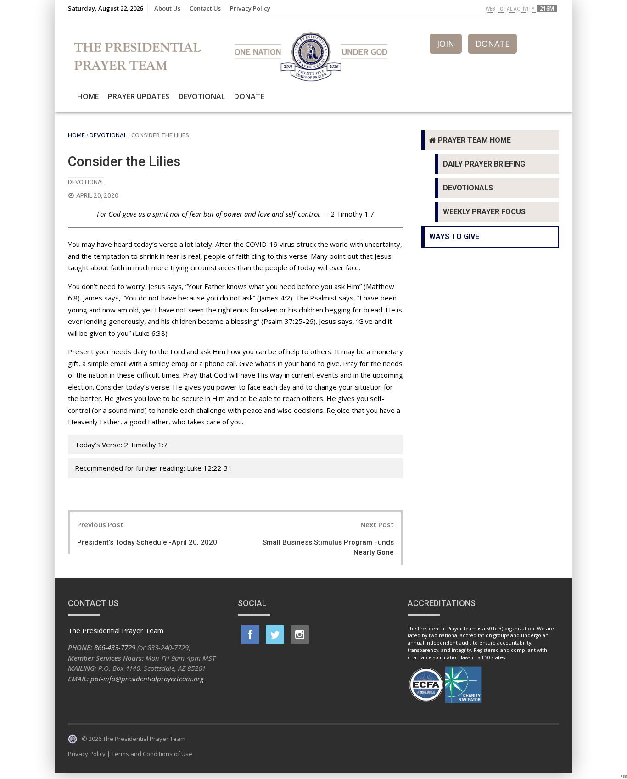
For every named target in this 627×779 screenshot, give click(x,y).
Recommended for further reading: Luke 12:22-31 (153, 468)
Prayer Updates (138, 96)
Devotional (202, 96)
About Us (167, 8)
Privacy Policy (250, 8)
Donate (249, 96)
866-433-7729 (114, 647)
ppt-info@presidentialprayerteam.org (147, 678)
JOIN (445, 43)
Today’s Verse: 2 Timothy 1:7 (121, 444)
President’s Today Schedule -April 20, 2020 (147, 542)
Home (88, 96)
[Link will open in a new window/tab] (250, 634)
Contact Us (205, 8)
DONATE (492, 43)
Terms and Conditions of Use (152, 754)
